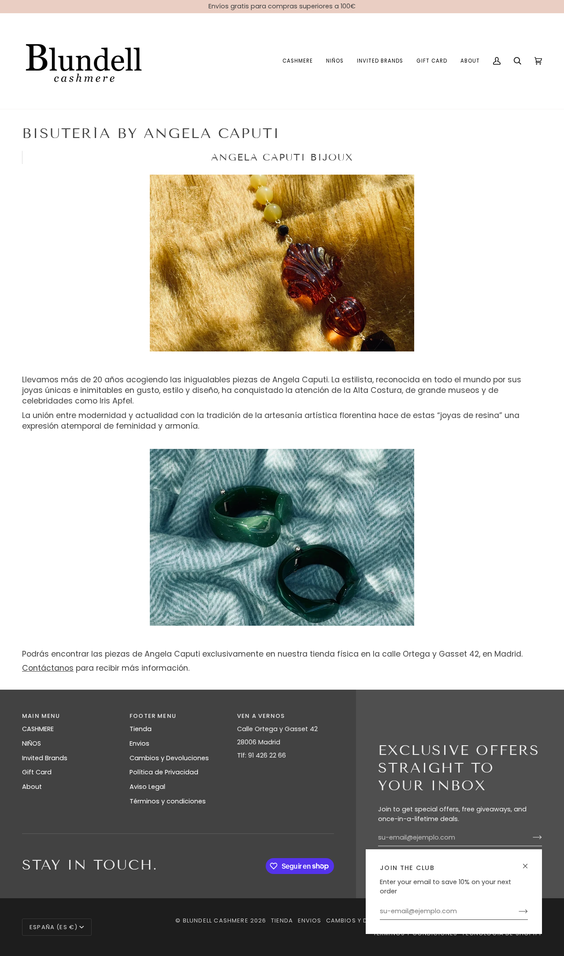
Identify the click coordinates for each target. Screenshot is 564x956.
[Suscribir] (516, 911)
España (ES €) (54, 927)
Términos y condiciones (168, 801)
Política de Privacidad (164, 772)
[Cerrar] (529, 862)
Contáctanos (48, 668)
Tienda (141, 728)
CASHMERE (38, 728)
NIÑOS (31, 743)
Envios (139, 743)
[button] (297, 61)
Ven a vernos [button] (261, 716)
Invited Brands (44, 758)
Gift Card (37, 772)
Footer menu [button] (153, 716)
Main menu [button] (41, 716)
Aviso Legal (147, 786)
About (32, 786)
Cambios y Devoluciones (169, 758)
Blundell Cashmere (216, 920)
